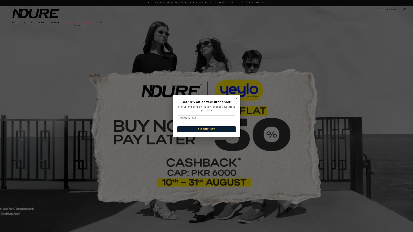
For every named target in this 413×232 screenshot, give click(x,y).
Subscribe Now (206, 129)
